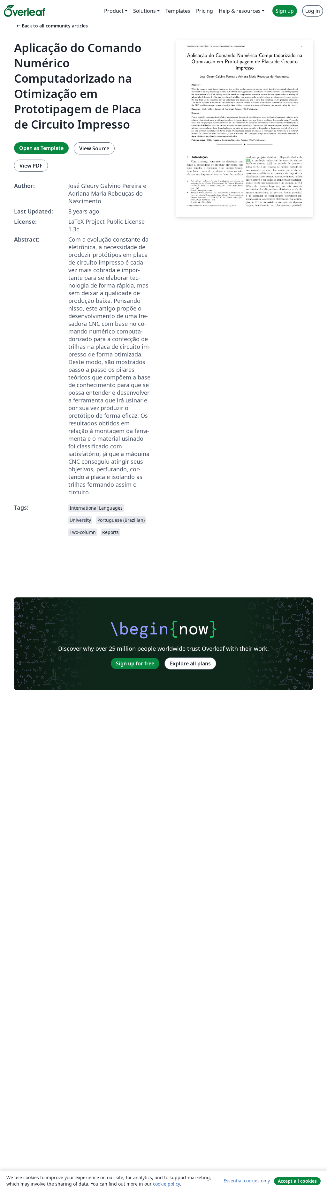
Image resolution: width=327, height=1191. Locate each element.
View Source (94, 148)
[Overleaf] (24, 11)
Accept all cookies (297, 1181)
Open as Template (41, 148)
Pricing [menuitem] (204, 10)
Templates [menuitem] (177, 10)
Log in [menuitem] (312, 10)
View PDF (30, 165)
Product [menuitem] (114, 10)
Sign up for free (135, 663)
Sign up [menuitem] (285, 10)
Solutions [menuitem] (144, 10)
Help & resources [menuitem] (240, 10)
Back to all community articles (51, 26)
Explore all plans (190, 663)
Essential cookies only (247, 1181)
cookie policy (166, 1184)
